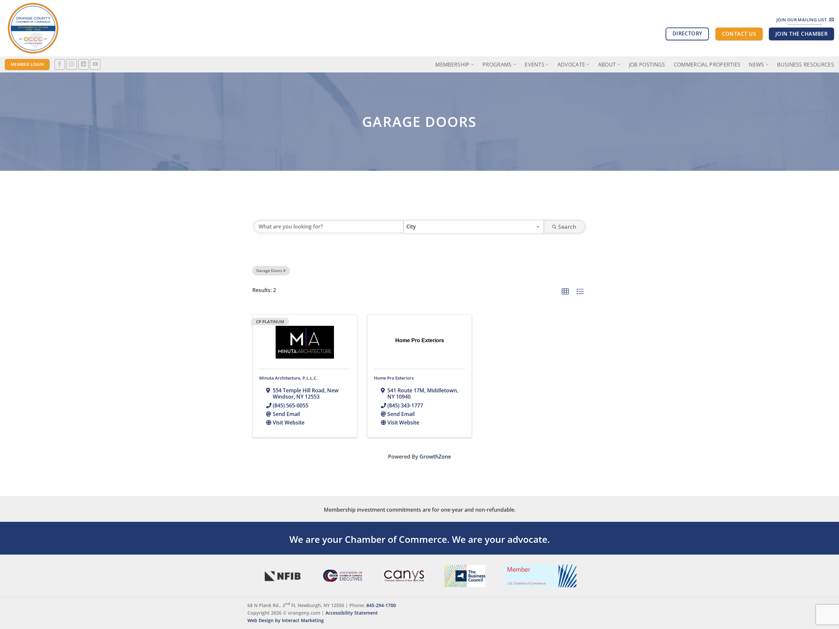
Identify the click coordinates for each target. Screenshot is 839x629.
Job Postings (647, 64)
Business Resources (805, 64)
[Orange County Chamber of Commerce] (64, 28)
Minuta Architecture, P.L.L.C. (288, 378)
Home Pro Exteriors (394, 378)
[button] (565, 291)
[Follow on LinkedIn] (83, 64)
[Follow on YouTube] (95, 64)
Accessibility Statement (351, 613)
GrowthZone (435, 456)
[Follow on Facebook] (59, 64)
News (756, 64)
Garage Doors (269, 270)
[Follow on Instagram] (71, 64)
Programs (497, 64)
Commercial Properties (707, 64)
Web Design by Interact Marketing (285, 620)
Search (567, 226)
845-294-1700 (381, 605)
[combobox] (473, 226)
